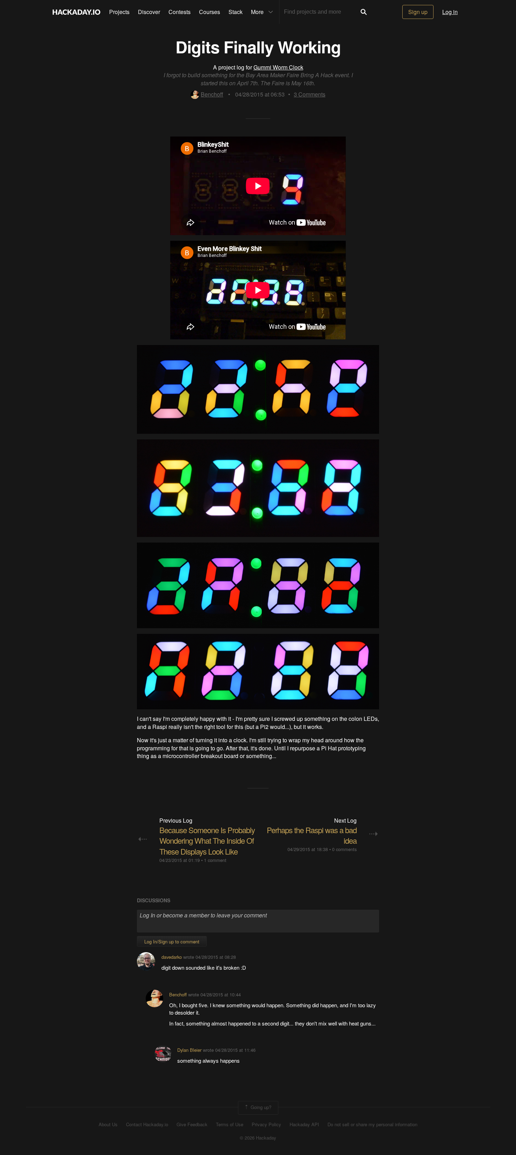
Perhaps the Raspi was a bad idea (312, 835)
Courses (209, 12)
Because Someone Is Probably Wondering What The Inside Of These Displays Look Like (207, 840)
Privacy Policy (266, 1124)
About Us (108, 1124)
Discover (149, 12)
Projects (119, 12)
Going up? (260, 1107)
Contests (179, 12)
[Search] (364, 12)
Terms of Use (229, 1124)
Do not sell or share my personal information (372, 1124)
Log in (450, 12)
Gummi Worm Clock (278, 67)
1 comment (215, 860)
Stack (236, 12)
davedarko (171, 957)
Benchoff (212, 94)
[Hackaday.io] (76, 12)
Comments (309, 94)
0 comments (344, 849)
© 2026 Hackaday (258, 1138)
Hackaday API (304, 1124)
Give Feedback (192, 1124)
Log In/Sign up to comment (171, 941)
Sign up (418, 12)
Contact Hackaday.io (147, 1124)
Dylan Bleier (189, 1050)
